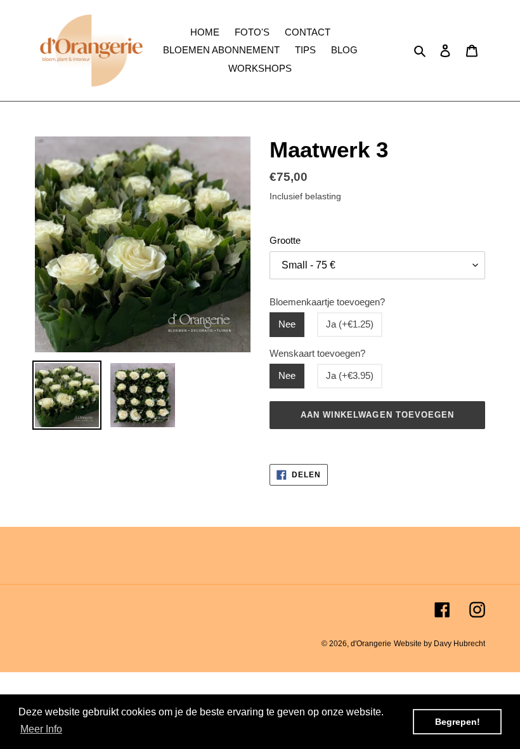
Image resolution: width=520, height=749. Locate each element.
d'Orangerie (371, 643)
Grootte (285, 240)
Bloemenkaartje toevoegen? (327, 301)
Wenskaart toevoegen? (317, 353)
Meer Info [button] (41, 729)
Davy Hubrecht (459, 643)
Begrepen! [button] (457, 722)
